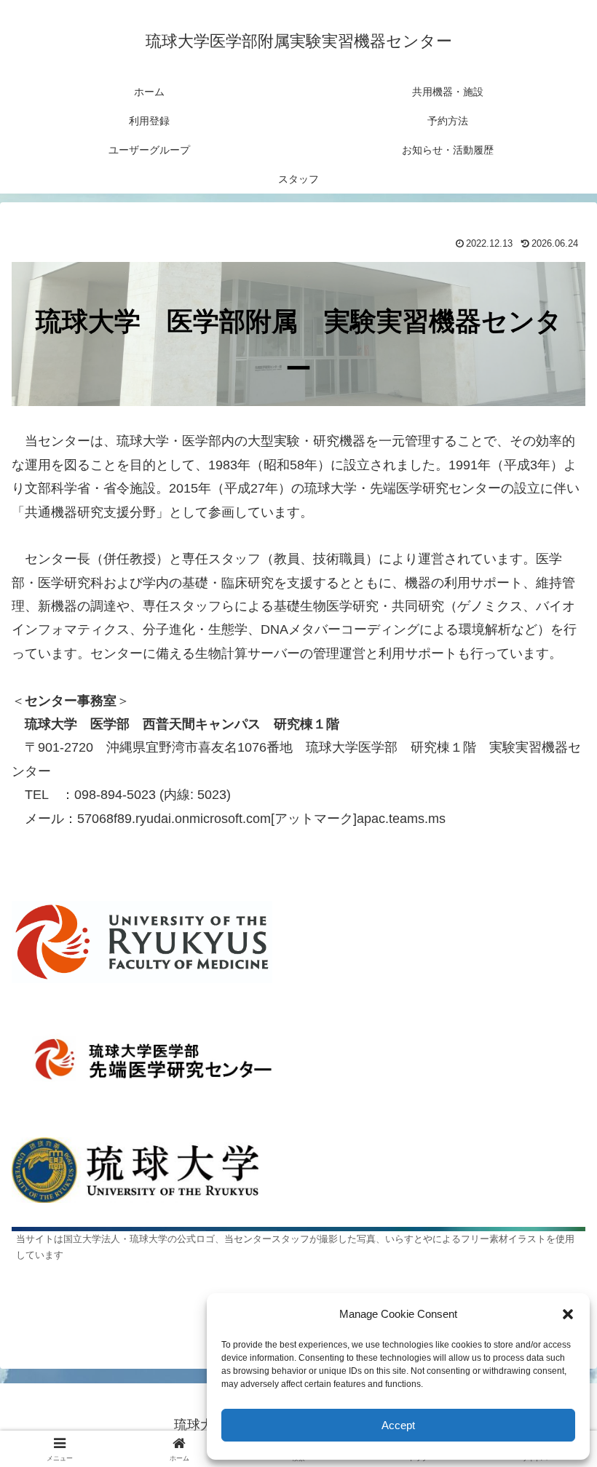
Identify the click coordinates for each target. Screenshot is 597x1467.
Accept (398, 1425)
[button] (568, 1314)
